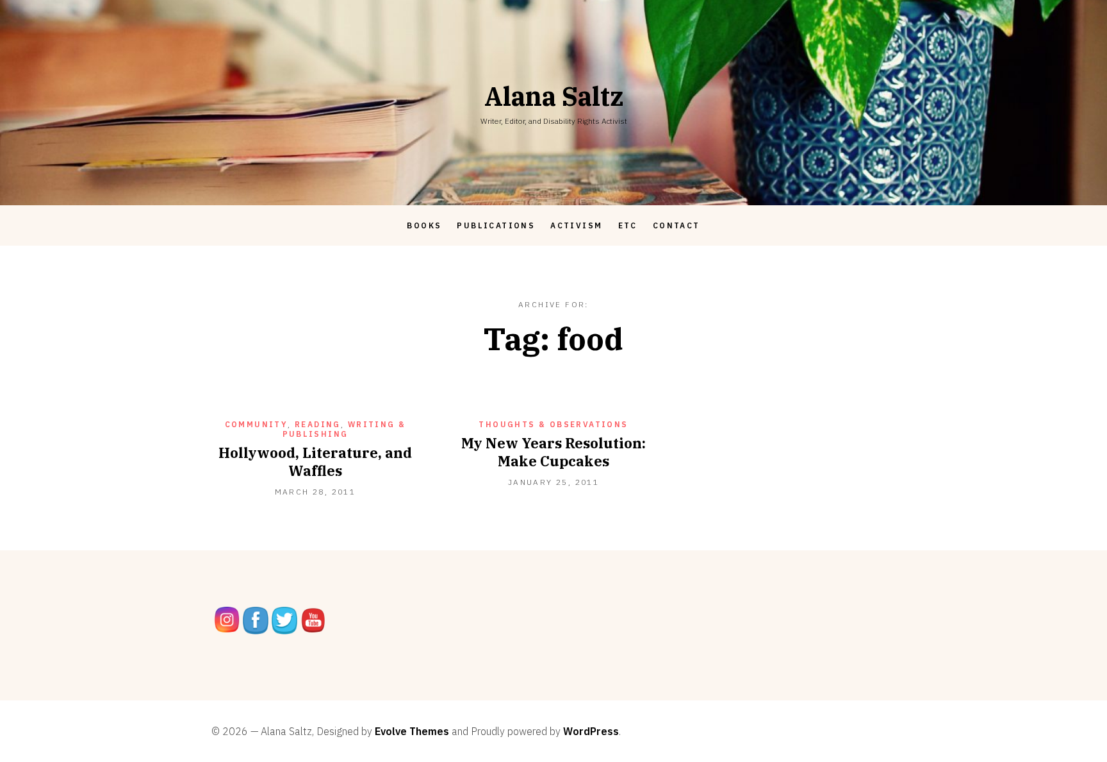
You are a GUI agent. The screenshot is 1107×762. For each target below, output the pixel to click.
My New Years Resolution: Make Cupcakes (553, 452)
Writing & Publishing (344, 429)
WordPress (591, 731)
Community (256, 424)
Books (424, 225)
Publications (496, 225)
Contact (676, 225)
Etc (627, 225)
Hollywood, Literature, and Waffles (315, 461)
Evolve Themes (412, 731)
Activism (576, 225)
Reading (318, 424)
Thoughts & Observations (553, 424)
